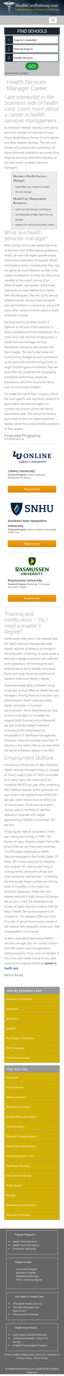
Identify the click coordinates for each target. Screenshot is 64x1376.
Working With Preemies (25, 1314)
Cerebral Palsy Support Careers (30, 1345)
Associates (13, 1008)
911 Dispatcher (15, 1087)
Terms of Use (40, 1358)
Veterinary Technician (19, 1214)
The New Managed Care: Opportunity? (26, 1309)
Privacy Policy (24, 1358)
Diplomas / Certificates (19, 999)
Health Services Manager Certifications (33, 209)
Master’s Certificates (27, 1276)
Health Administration (25, 1241)
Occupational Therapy (19, 1175)
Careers (16, 1354)
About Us (40, 1354)
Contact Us (53, 1354)
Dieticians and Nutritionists (21, 1205)
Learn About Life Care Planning (30, 1334)
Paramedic (13, 1077)
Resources (28, 1354)
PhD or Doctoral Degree (29, 1279)
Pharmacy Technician (19, 1106)
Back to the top (13, 975)
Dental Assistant (16, 1126)
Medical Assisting (16, 1097)
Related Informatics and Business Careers (34, 224)
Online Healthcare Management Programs (26, 476)
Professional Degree (18, 1057)
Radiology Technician (18, 1165)
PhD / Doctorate (16, 1048)
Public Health (14, 1185)
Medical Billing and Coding (21, 1116)
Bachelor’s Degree (26, 1272)
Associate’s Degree (26, 1269)
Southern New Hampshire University (27, 523)
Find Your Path (17, 1069)
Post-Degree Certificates (20, 1038)
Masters (11, 1028)
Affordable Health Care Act (27, 1303)
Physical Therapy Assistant (22, 1136)
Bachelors (12, 1018)
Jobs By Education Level (24, 991)
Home (7, 1354)
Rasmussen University (25, 580)
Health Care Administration (22, 1146)
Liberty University (21, 471)
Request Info (32, 489)
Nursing (11, 1195)
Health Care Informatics (26, 1245)
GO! (32, 66)
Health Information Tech (20, 1156)
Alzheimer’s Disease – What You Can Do (30, 1340)
